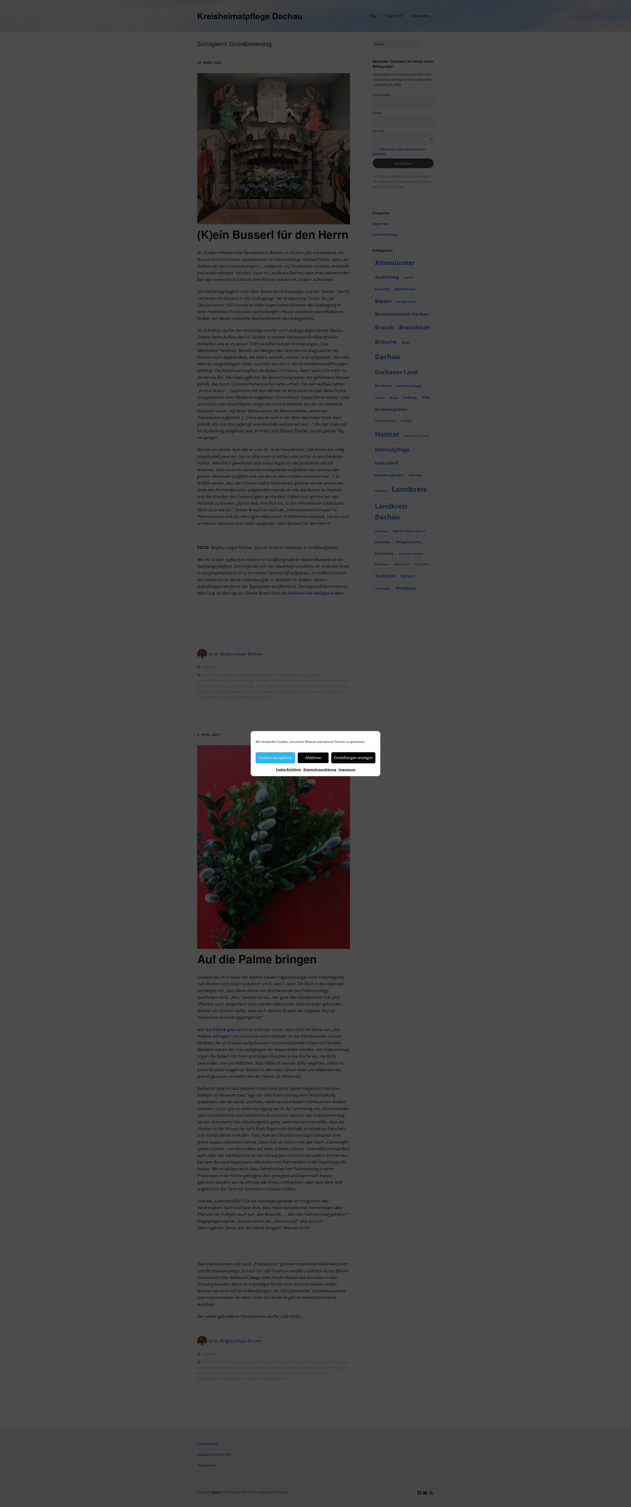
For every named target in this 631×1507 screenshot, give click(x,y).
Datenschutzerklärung (319, 769)
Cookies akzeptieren (275, 757)
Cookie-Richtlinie (288, 769)
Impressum (347, 769)
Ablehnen (313, 757)
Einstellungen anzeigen (353, 757)
